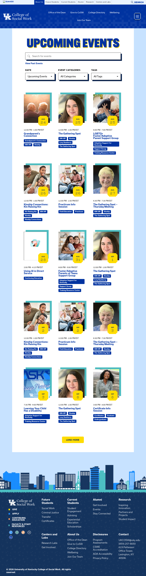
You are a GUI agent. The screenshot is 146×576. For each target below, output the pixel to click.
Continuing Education (19, 519)
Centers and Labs (103, 2)
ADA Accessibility (102, 554)
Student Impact (127, 519)
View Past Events (34, 63)
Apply (15, 514)
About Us (39, 2)
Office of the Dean (57, 12)
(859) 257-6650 (127, 543)
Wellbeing (114, 12)
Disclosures (100, 534)
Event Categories (69, 70)
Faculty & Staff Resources (21, 525)
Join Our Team (84, 20)
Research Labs (49, 543)
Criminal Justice (50, 512)
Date (28, 70)
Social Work (48, 508)
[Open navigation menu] (137, 16)
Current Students (68, 2)
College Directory (96, 12)
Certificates (48, 521)
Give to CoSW (77, 12)
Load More (73, 439)
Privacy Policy (100, 558)
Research (90, 2)
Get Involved (100, 505)
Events (96, 509)
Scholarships (74, 526)
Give (14, 509)
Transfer (46, 517)
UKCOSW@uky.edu (129, 540)
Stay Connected (101, 513)
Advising (72, 515)
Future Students (52, 2)
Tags (94, 70)
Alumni (81, 2)
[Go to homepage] (17, 16)
